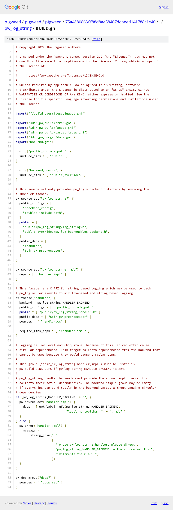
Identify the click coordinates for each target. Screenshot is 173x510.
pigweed (13, 22)
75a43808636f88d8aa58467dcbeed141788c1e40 (110, 22)
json (164, 503)
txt (154, 503)
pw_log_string (18, 28)
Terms (52, 503)
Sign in (163, 7)
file (96, 39)
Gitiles (27, 503)
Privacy (39, 503)
